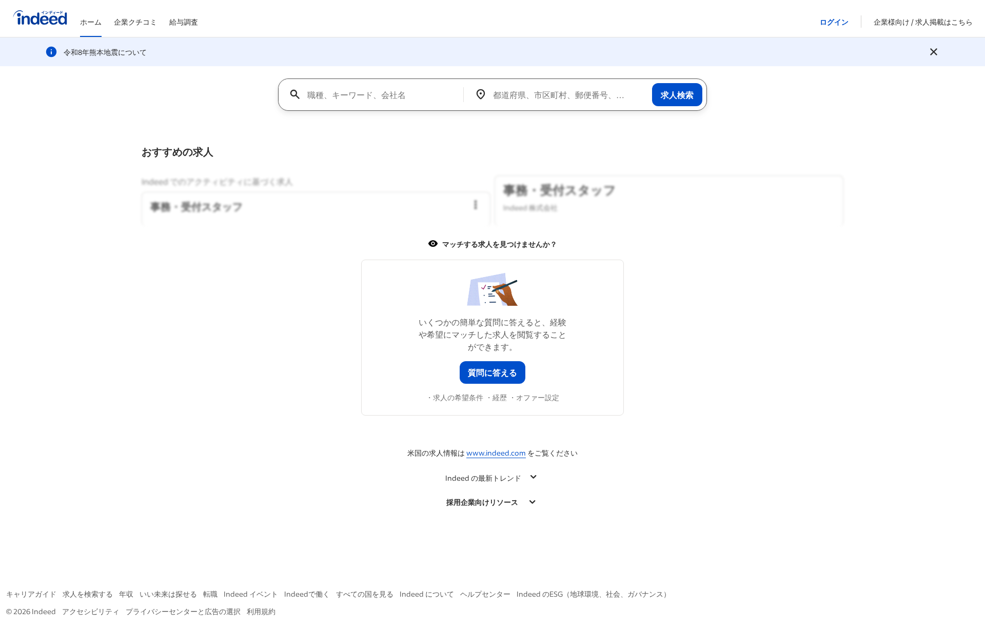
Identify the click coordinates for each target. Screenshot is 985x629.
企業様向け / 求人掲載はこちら (923, 22)
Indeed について (427, 594)
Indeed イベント (251, 594)
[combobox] (374, 94)
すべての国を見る (364, 594)
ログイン (834, 22)
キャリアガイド (31, 594)
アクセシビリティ (91, 611)
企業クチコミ (135, 22)
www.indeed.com (496, 453)
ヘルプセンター (485, 594)
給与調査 (183, 22)
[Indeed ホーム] (40, 18)
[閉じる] (933, 52)
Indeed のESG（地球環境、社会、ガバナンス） (594, 594)
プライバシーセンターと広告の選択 (183, 611)
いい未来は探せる (168, 594)
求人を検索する (88, 594)
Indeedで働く (307, 594)
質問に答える (492, 372)
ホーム (91, 22)
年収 (126, 594)
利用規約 (261, 611)
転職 (210, 594)
